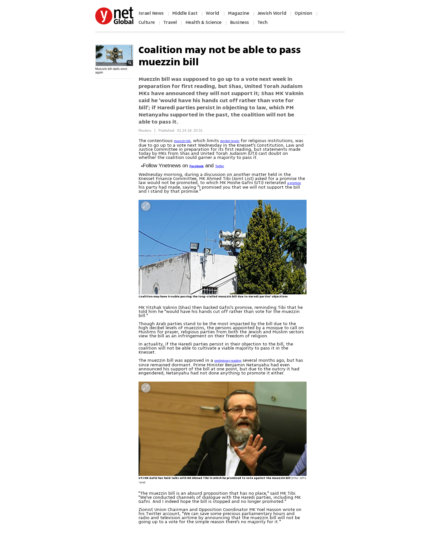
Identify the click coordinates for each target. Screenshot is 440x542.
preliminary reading (227, 361)
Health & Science (203, 22)
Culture (147, 22)
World (213, 13)
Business (239, 22)
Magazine (238, 13)
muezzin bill (182, 141)
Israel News (151, 13)
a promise (294, 183)
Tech (262, 22)
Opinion (303, 13)
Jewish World (271, 13)
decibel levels (229, 141)
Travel (170, 22)
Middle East (185, 13)
